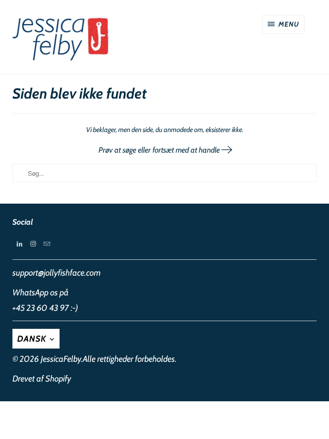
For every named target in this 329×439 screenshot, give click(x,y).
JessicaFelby (61, 359)
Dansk (32, 339)
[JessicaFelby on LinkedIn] (19, 244)
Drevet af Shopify (41, 378)
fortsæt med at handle (187, 150)
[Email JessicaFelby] (47, 244)
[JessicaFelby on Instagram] (33, 244)
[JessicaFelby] (61, 40)
